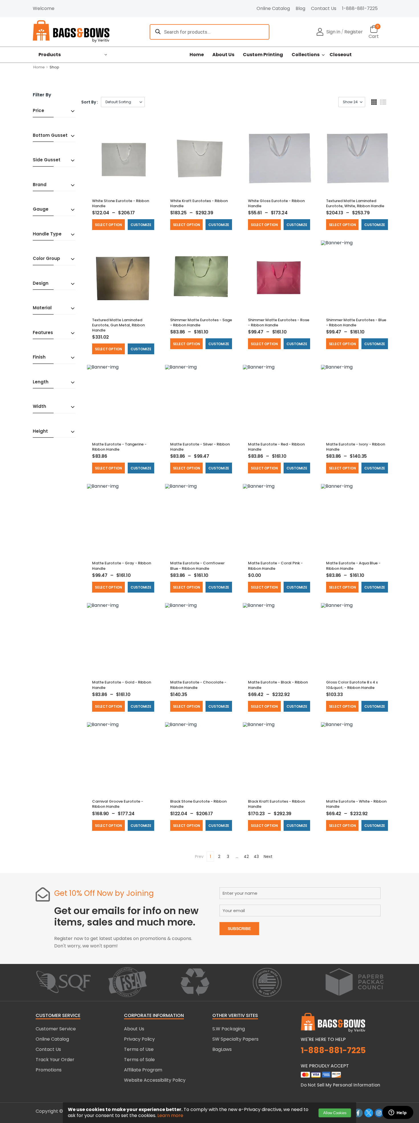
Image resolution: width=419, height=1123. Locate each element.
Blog (300, 8)
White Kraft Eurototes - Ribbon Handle (199, 203)
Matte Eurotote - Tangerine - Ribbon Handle (119, 447)
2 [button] (219, 856)
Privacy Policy (139, 1039)
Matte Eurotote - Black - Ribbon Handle (278, 685)
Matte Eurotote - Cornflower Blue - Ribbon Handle (197, 565)
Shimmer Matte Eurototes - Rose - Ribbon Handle (278, 322)
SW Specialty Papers (235, 1039)
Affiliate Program (143, 1070)
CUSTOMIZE (141, 224)
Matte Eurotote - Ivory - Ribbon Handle (355, 447)
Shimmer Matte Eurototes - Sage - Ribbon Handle (201, 322)
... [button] (237, 856)
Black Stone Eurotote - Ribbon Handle (198, 804)
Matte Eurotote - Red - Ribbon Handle (276, 447)
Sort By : (89, 102)
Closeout (340, 54)
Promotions (49, 1070)
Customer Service (56, 1029)
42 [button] (246, 856)
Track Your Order (55, 1059)
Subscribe (239, 928)
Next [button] (268, 856)
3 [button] (228, 856)
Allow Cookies (335, 1113)
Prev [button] (199, 856)
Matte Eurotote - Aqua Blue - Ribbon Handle (353, 565)
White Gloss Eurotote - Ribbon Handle (276, 203)
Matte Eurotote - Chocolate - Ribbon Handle (198, 685)
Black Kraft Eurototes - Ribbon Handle (276, 804)
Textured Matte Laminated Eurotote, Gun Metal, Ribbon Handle (118, 325)
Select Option (108, 224)
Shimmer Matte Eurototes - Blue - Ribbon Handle (356, 322)
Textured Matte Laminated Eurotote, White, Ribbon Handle (355, 203)
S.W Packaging (228, 1029)
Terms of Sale (139, 1059)
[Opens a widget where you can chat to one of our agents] (397, 1113)
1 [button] (210, 856)
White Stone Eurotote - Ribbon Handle (120, 203)
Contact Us (323, 8)
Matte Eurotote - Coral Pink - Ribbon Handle (275, 565)
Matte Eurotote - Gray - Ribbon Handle (121, 565)
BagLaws (222, 1049)
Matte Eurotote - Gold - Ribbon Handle (121, 685)
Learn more (170, 1115)
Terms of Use (139, 1049)
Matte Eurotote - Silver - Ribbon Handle (200, 447)
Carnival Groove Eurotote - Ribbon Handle (117, 804)
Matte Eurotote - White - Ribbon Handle (356, 804)
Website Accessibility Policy (155, 1080)
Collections (306, 55)
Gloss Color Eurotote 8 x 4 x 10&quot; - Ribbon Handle (352, 685)
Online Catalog (273, 8)
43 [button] (256, 856)
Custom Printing (263, 54)
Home (197, 54)
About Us (223, 54)
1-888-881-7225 (360, 8)
